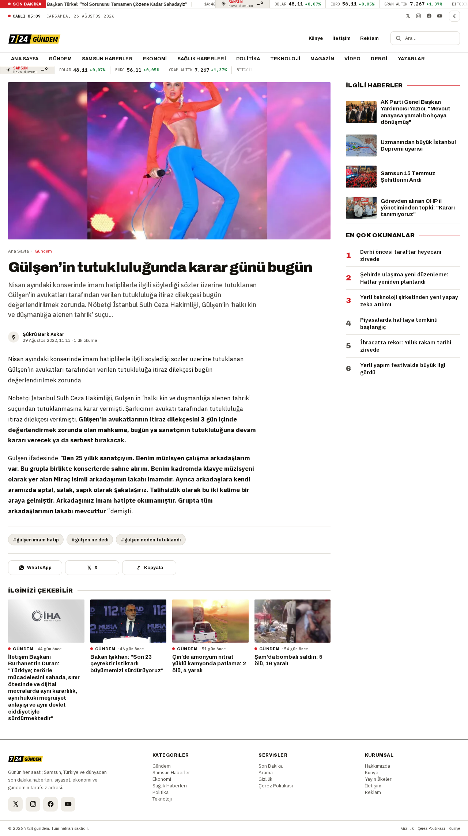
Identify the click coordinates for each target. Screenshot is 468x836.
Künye (316, 38)
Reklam (369, 38)
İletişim (341, 38)
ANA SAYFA (24, 58)
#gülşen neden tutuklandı (151, 539)
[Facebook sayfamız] (429, 16)
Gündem (60, 58)
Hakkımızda (377, 766)
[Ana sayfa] (34, 38)
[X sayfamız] (408, 16)
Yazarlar (411, 58)
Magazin (322, 58)
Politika (248, 58)
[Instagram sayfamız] (418, 16)
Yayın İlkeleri (379, 779)
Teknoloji (285, 58)
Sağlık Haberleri (201, 58)
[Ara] (398, 38)
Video (352, 58)
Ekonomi (155, 58)
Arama (265, 772)
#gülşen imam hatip (36, 539)
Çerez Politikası (275, 785)
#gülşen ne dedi (89, 539)
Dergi (379, 58)
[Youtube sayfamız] (439, 16)
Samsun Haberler (107, 58)
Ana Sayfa (18, 251)
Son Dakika (270, 766)
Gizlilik (265, 779)
